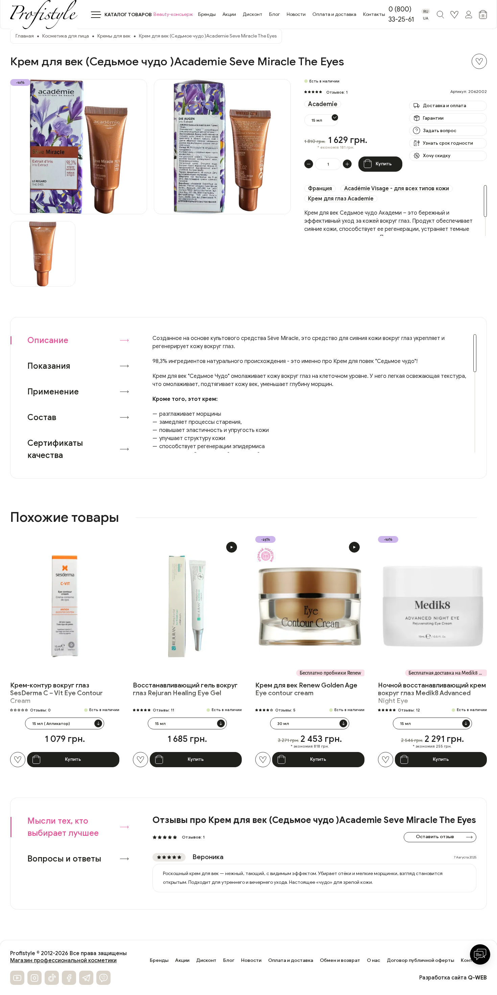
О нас (373, 960)
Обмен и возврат (340, 960)
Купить (384, 164)
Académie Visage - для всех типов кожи (396, 188)
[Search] (440, 14)
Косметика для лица (65, 36)
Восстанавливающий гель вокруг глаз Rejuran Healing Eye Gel (185, 689)
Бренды (207, 14)
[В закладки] (479, 61)
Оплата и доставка (334, 14)
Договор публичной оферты (420, 960)
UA (425, 18)
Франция (320, 188)
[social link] (17, 978)
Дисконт (252, 14)
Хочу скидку (436, 156)
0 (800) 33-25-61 (401, 14)
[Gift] (265, 555)
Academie (322, 104)
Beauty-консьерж (173, 14)
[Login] (454, 14)
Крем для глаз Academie (341, 198)
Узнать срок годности (448, 143)
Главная (25, 36)
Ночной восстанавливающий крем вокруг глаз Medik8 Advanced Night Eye (432, 693)
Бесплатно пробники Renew (330, 673)
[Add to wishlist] (17, 759)
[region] (395, 210)
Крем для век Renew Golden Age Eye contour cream (306, 689)
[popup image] (78, 146)
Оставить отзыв (435, 837)
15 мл (316, 120)
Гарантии (433, 118)
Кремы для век (114, 36)
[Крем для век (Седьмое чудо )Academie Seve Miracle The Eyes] (42, 254)
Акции (229, 14)
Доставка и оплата (444, 105)
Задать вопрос (439, 131)
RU (425, 11)
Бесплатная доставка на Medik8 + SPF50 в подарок (447, 673)
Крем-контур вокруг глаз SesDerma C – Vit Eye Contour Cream (56, 693)
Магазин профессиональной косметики (63, 960)
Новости (296, 14)
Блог (274, 14)
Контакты (374, 14)
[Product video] (231, 547)
